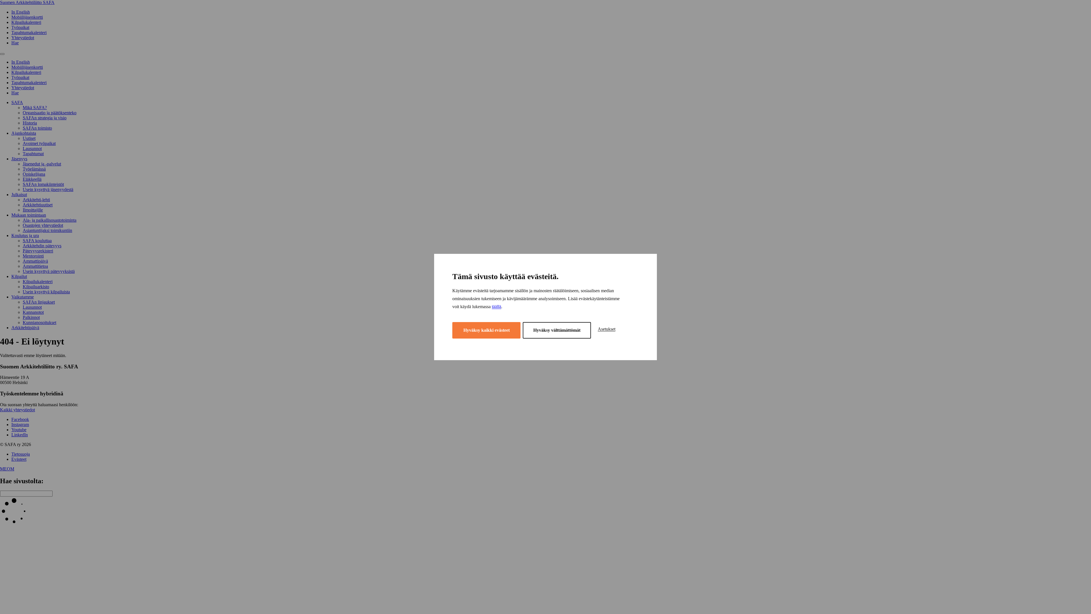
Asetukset (606, 329)
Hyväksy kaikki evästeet (486, 330)
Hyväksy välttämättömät (556, 330)
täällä (496, 306)
